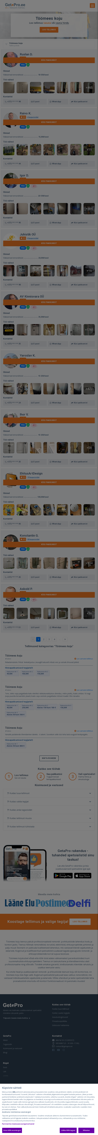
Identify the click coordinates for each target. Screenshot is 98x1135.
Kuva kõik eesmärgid (12, 1130)
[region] (49, 1109)
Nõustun (86, 1130)
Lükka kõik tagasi (68, 1130)
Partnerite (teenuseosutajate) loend (18, 1124)
